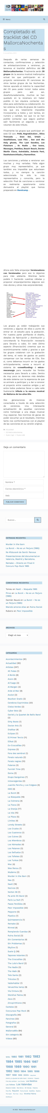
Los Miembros (15, 840)
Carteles (10, 1007)
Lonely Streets (15, 824)
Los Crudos (13, 828)
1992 (9, 1071)
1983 (36, 1056)
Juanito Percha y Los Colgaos (22, 785)
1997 (8, 1075)
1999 (20, 1075)
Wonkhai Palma (15, 995)
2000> (26, 1075)
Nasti (10, 884)
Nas (9, 880)
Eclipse (11, 733)
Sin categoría (12, 1034)
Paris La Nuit (14, 900)
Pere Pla (8, 1091)
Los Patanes (14, 848)
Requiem (15, 1091)
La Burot (12, 793)
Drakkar (11, 729)
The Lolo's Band (15, 963)
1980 (14, 1056)
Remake (12, 923)
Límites (11, 820)
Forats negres (14, 761)
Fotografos (11, 1023)
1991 (33, 1066)
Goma (10, 773)
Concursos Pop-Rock (16, 1011)
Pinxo (8, 593)
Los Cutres (13, 836)
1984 (9, 1061)
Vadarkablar (14, 983)
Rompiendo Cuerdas (18, 931)
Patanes (35, 1088)
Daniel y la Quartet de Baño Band (24, 714)
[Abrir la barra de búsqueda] (44, 19)
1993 (16, 1071)
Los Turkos (13, 860)
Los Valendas (24, 1084)
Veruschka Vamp (16, 987)
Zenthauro (9, 1097)
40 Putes (12, 671)
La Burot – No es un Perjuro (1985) (22, 548)
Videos (9, 1038)
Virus (21, 1094)
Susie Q (11, 951)
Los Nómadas (14, 844)
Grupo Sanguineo (16, 777)
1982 (28, 1056)
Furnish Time (14, 769)
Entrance (30, 1078)
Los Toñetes (13, 856)
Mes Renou (13, 868)
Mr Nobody (28, 1088)
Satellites (32, 1091)
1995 (30, 1071)
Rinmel (11, 927)
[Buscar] (37, 520)
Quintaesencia (15, 920)
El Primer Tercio (15, 737)
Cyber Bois (13, 710)
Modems (12, 872)
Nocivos (11, 888)
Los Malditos (31, 1081)
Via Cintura (13, 991)
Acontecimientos (14, 659)
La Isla (11, 813)
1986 (26, 1061)
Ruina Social (36, 607)
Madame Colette (10, 1088)
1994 (23, 1071)
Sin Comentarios (16, 939)
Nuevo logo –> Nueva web (15, 435)
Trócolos (12, 979)
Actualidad (10, 429)
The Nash (9, 1094)
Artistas (9, 667)
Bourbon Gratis (15, 699)
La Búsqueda (14, 797)
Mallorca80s (12, 1030)
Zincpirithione (15, 1003)
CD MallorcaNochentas (14, 432)
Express (11, 749)
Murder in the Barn (17, 876)
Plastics (11, 916)
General (9, 1026)
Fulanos (11, 765)
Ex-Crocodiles (14, 745)
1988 (9, 1066)
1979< (8, 1057)
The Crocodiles (15, 959)
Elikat (10, 741)
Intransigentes (15, 781)
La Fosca (12, 805)
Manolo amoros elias (16, 607)
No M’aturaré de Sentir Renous (21, 552)
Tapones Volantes (16, 955)
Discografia (11, 1015)
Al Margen (12, 687)
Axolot (11, 695)
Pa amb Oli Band (16, 896)
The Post (15, 1094)
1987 (35, 1061)
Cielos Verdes (14, 707)
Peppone (12, 912)
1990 (26, 1066)
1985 (18, 1061)
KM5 (10, 789)
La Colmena (13, 801)
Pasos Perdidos (15, 904)
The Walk (12, 971)
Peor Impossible (25, 611)
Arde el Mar (13, 691)
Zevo (10, 999)
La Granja (12, 809)
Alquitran (33, 1075)
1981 (21, 1056)
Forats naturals (15, 757)
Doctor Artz (13, 725)
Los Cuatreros (14, 832)
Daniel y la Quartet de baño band (16, 1078)
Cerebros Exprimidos (18, 703)
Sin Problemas (15, 943)
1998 (14, 1075)
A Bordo (11, 675)
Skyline (11, 947)
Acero (10, 679)
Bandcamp (22, 190)
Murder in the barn (15, 544)
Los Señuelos (14, 852)
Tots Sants (13, 975)
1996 (36, 1071)
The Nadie (13, 967)
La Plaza (12, 817)
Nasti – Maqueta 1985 (26, 589)
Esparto (36, 1078)
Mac (10, 864)
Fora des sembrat (16, 753)
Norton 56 (12, 892)
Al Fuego (12, 683)
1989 (17, 1066)
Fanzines (10, 1019)
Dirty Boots (13, 721)
